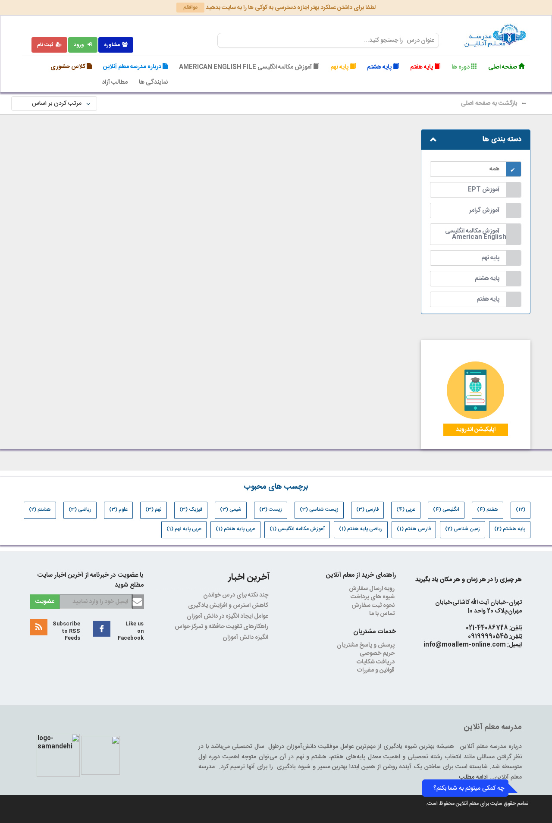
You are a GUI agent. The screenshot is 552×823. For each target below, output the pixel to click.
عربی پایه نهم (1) (183, 529)
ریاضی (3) (80, 509)
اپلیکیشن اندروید (476, 429)
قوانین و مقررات (376, 670)
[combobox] (328, 40)
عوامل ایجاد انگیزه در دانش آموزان (228, 616)
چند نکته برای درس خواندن (236, 595)
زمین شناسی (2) (462, 529)
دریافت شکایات (376, 662)
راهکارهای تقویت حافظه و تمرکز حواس (222, 627)
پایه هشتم (380, 67)
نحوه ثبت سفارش (373, 605)
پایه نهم (340, 67)
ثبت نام (45, 45)
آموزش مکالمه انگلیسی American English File (246, 67)
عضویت (44, 602)
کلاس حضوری (68, 67)
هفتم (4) (487, 509)
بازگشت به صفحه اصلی (490, 103)
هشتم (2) (40, 509)
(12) (520, 509)
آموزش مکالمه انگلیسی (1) (297, 529)
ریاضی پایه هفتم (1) (361, 529)
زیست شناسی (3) (319, 509)
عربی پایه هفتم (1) (235, 529)
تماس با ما (382, 614)
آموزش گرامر (484, 210)
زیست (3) (270, 509)
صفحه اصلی (503, 67)
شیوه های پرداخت (373, 597)
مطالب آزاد (115, 82)
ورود (79, 45)
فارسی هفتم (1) (414, 529)
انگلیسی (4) (446, 509)
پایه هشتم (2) (509, 529)
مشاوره (112, 45)
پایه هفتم (422, 67)
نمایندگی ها (153, 82)
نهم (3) (153, 509)
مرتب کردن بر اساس (54, 103)
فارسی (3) (367, 509)
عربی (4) (405, 509)
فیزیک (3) (190, 509)
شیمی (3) (231, 509)
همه (494, 169)
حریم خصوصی (378, 653)
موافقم (190, 7)
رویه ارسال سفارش (372, 589)
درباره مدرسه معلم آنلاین (133, 67)
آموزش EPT (483, 190)
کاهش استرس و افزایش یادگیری (229, 605)
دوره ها (461, 67)
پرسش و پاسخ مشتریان (366, 645)
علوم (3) (118, 509)
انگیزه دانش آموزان (246, 637)
